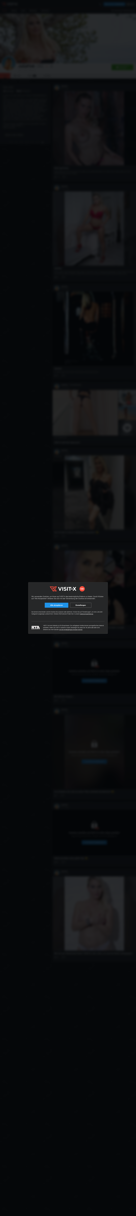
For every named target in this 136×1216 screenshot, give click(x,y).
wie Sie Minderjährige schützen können (70, 629)
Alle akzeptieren (56, 605)
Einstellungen (81, 605)
